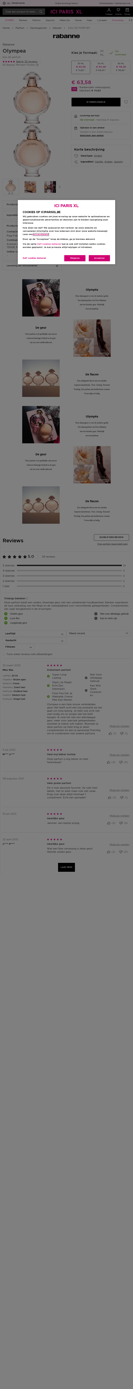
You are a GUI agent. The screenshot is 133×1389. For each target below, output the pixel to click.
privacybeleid (41, 234)
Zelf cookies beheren (34, 258)
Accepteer (99, 258)
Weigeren (75, 258)
